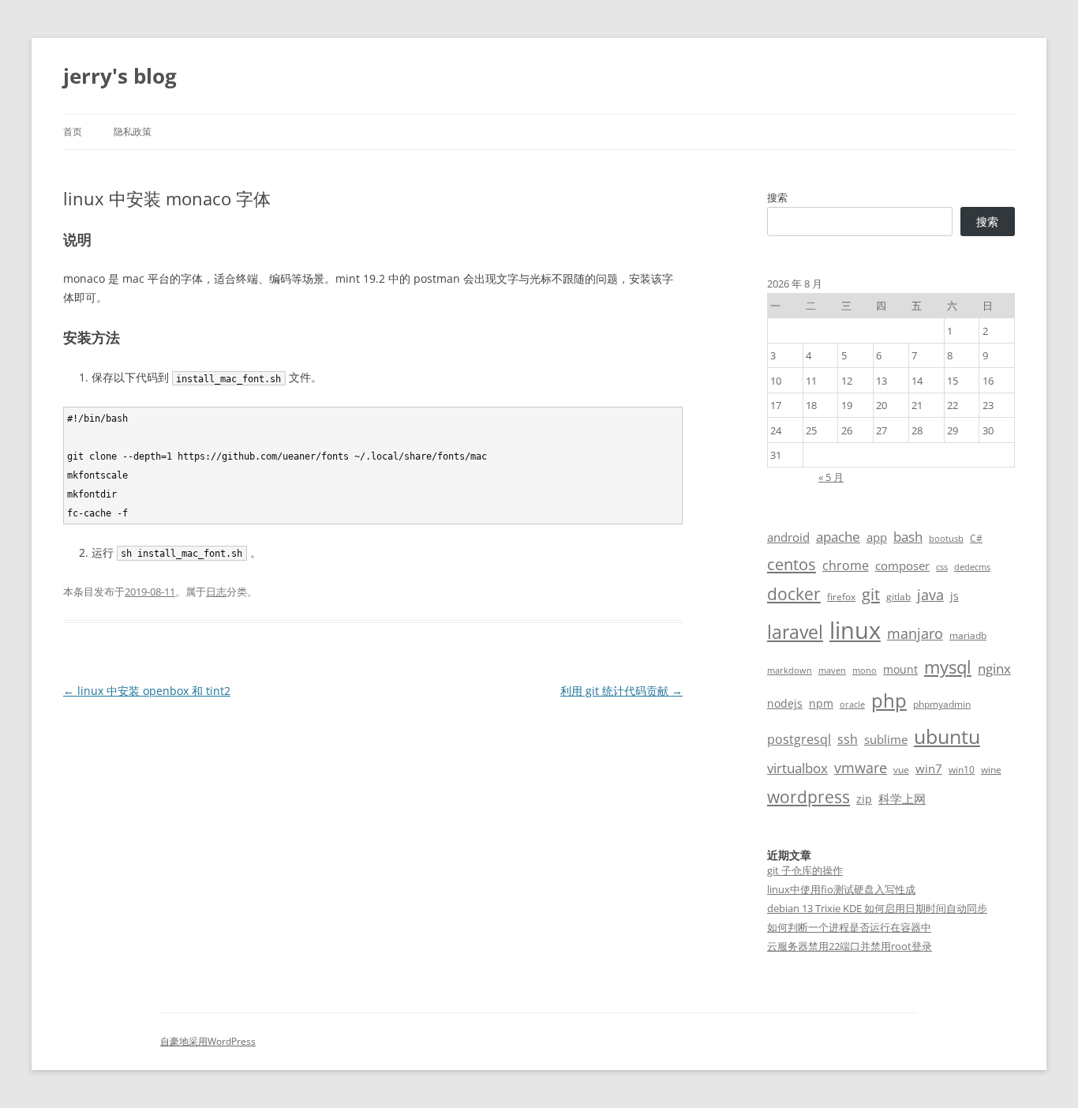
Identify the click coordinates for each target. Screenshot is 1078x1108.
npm (821, 703)
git (871, 594)
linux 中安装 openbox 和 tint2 (146, 690)
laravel (795, 631)
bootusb (946, 538)
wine (991, 769)
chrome (845, 565)
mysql (947, 666)
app (877, 537)
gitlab (898, 596)
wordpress (808, 796)
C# (976, 538)
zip (864, 798)
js (954, 595)
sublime (886, 739)
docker (794, 594)
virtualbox (797, 768)
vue (901, 769)
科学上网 (902, 798)
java (930, 594)
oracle (852, 704)
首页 (72, 131)
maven (832, 670)
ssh (847, 739)
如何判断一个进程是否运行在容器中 (849, 927)
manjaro (915, 633)
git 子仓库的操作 (805, 870)
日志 (216, 591)
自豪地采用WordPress (208, 1041)
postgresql (799, 739)
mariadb (967, 635)
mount (900, 669)
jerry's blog (120, 76)
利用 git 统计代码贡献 (621, 690)
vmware (860, 767)
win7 (928, 768)
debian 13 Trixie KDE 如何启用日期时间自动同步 (877, 908)
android (788, 537)
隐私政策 (133, 131)
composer (902, 565)
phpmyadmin (942, 704)
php (889, 700)
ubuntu (947, 736)
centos (791, 564)
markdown (789, 670)
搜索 (777, 197)
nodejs (785, 703)
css (942, 567)
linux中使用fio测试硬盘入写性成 (841, 889)
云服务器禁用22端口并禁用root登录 (849, 946)
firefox (841, 596)
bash (908, 537)
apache (838, 537)
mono (864, 670)
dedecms (972, 567)
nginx (994, 668)
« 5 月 (831, 477)
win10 (962, 769)
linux (855, 630)
